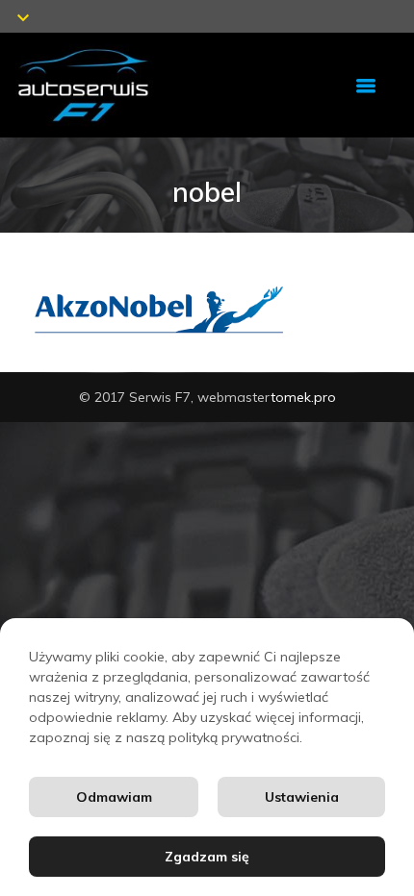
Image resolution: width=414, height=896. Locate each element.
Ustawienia (302, 797)
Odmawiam (114, 797)
